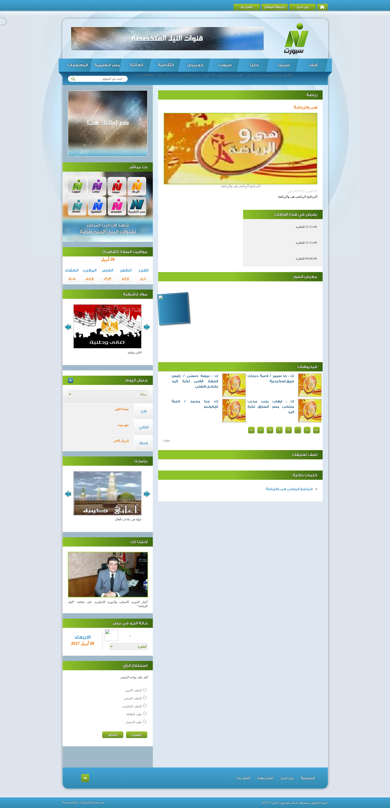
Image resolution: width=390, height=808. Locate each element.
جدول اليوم (136, 380)
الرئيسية (308, 778)
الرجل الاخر (121, 441)
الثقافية (166, 65)
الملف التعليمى (132, 706)
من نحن (302, 7)
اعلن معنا (265, 778)
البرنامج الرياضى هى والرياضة (289, 489)
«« (251, 430)
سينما (284, 65)
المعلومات (77, 65)
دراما (254, 65)
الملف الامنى (133, 690)
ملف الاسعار (133, 722)
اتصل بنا (247, 7)
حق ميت (123, 425)
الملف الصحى (133, 698)
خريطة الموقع (275, 7)
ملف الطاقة (134, 714)
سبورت (225, 65)
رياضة (311, 95)
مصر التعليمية (107, 65)
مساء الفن (122, 409)
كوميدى (195, 65)
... (244, 428)
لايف (313, 65)
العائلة (136, 65)
